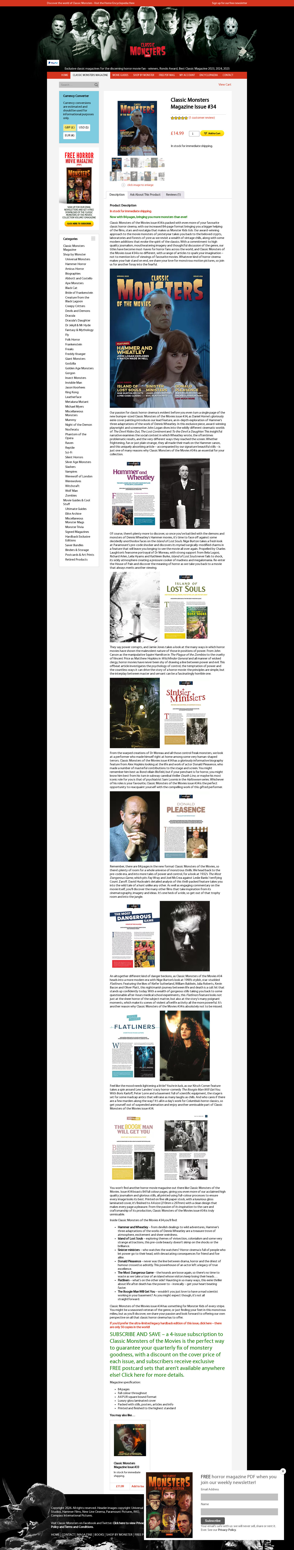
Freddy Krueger (75, 354)
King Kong (72, 392)
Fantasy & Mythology (79, 330)
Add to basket (140, 1486)
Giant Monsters (75, 359)
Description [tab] (117, 194)
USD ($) (84, 127)
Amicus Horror (74, 269)
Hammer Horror (75, 264)
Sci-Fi (68, 452)
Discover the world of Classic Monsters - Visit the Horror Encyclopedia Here (90, 3)
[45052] (212, 133)
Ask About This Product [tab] (145, 194)
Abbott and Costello (78, 278)
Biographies (73, 273)
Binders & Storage (77, 550)
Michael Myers (74, 406)
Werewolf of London (78, 476)
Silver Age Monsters (78, 462)
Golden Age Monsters (79, 368)
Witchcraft (72, 486)
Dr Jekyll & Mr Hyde (78, 325)
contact (68, 1534)
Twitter (107, 1523)
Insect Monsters (75, 378)
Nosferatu (72, 429)
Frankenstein (73, 344)
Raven (69, 443)
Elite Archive (73, 513)
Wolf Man (71, 491)
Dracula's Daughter (77, 320)
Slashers (70, 467)
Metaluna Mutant (77, 402)
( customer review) (202, 117)
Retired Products (76, 559)
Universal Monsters (77, 259)
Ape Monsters (74, 283)
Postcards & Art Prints (79, 555)
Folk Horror (72, 339)
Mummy (70, 420)
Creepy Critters (75, 306)
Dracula (70, 315)
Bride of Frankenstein (79, 293)
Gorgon (70, 373)
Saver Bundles (74, 545)
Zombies (71, 495)
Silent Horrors (74, 457)
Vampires (71, 471)
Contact (228, 75)
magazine (84, 1534)
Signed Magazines (77, 532)
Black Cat (71, 288)
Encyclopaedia (209, 75)
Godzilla (70, 363)
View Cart (225, 84)
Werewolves (73, 481)
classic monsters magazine (90, 75)
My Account (187, 75)
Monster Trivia (74, 527)
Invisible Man (73, 382)
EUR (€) (69, 135)
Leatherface (73, 397)
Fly (67, 335)
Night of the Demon (78, 425)
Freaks (69, 349)
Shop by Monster (74, 254)
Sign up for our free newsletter (229, 3)
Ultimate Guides (76, 509)
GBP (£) (70, 127)
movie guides (120, 75)
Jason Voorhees (75, 387)
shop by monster (143, 75)
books (99, 1534)
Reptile (70, 447)
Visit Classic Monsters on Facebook (73, 1523)
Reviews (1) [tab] (173, 194)
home (64, 75)
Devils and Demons (77, 311)
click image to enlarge (140, 185)
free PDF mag (167, 75)
